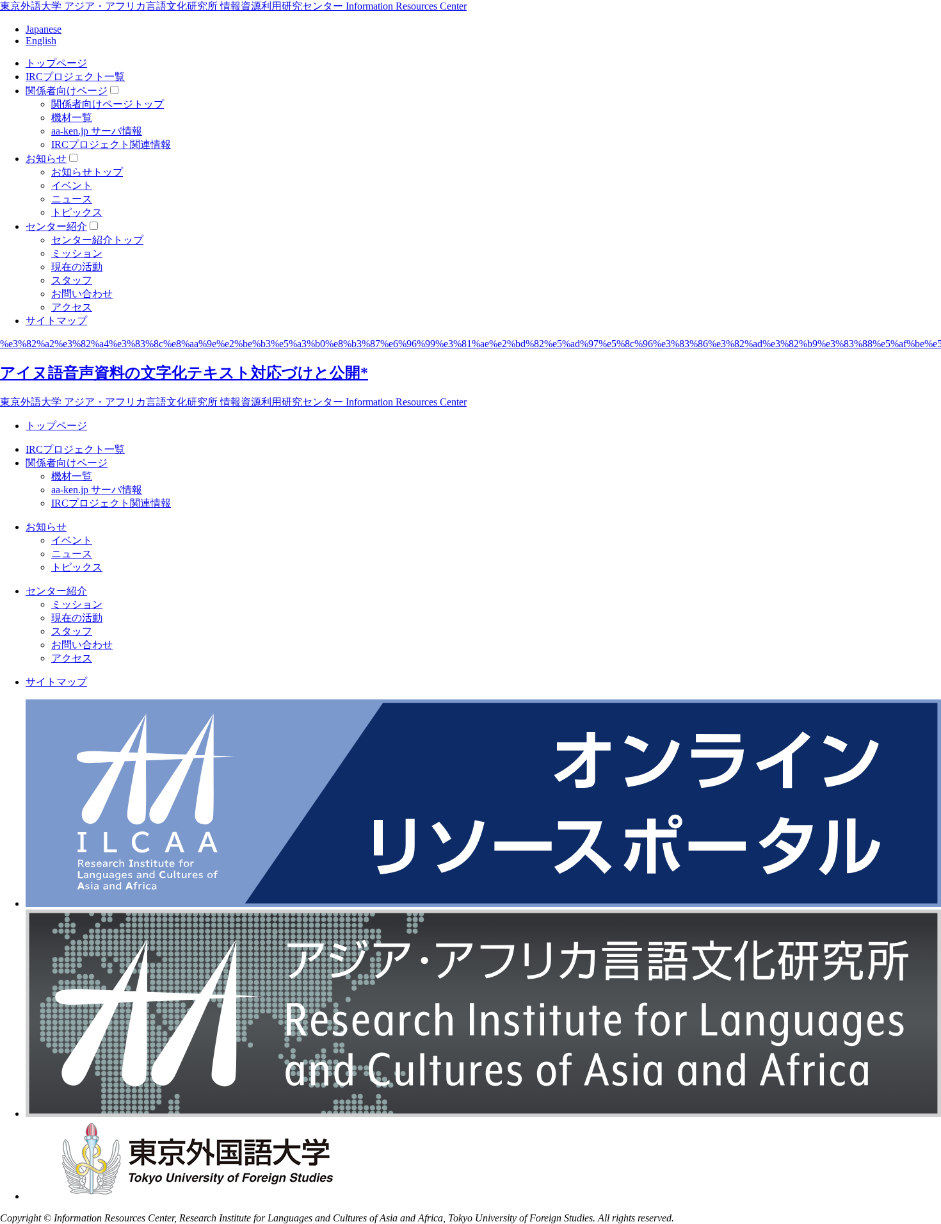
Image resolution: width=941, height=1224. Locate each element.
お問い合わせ (82, 293)
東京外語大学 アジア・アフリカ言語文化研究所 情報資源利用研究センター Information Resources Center (233, 6)
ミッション (76, 253)
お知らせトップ (87, 172)
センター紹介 (56, 226)
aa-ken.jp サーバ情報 (96, 131)
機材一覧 (71, 117)
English (41, 40)
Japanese (43, 29)
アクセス (71, 307)
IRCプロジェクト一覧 (75, 76)
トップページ (56, 63)
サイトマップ (56, 320)
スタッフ (71, 280)
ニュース (71, 198)
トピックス (76, 212)
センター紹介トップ (97, 239)
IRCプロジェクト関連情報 (111, 144)
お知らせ (46, 158)
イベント (71, 185)
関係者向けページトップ (107, 104)
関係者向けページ (67, 90)
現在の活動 (76, 266)
